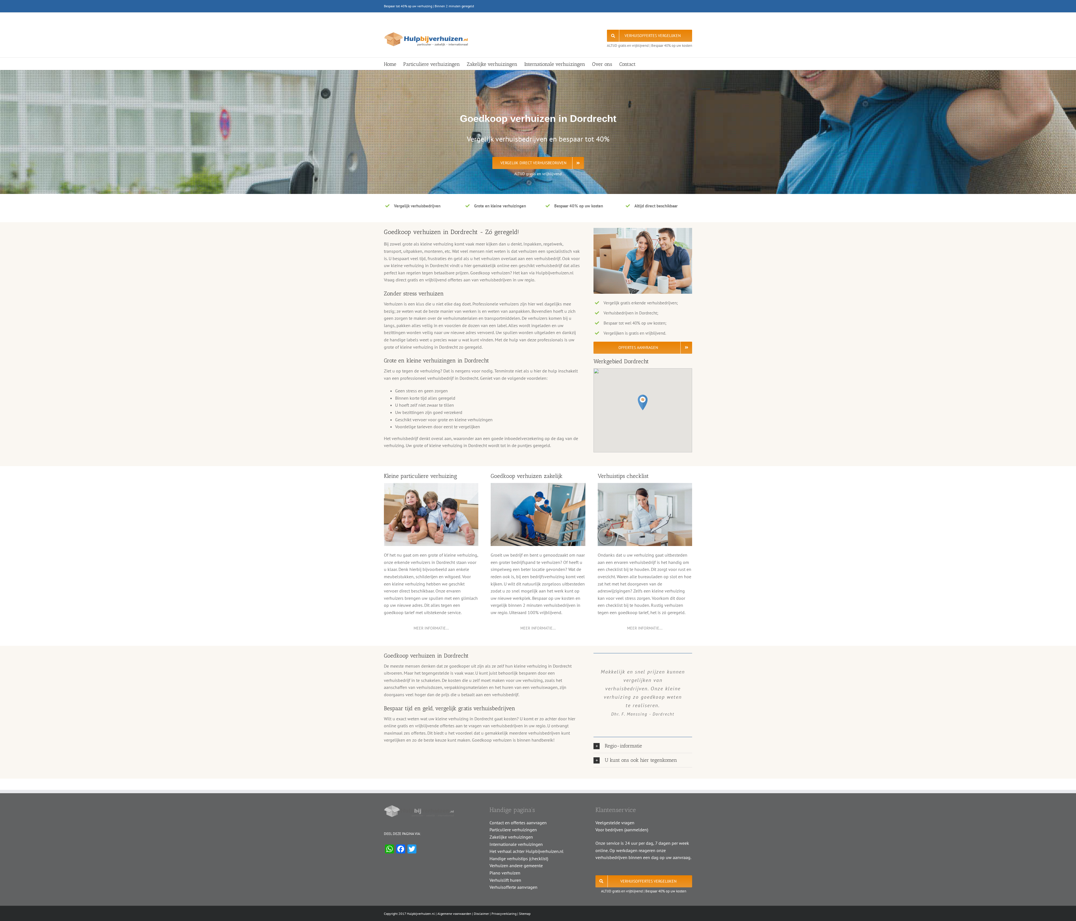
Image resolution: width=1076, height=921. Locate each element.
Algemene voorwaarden (454, 913)
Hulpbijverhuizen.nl (421, 913)
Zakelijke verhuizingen (511, 837)
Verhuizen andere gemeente (516, 865)
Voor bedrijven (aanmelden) (621, 829)
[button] (643, 402)
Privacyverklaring (503, 913)
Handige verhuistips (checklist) (519, 858)
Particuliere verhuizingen (513, 829)
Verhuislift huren (505, 880)
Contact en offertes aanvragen (518, 822)
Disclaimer (481, 913)
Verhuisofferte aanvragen (513, 887)
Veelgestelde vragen (614, 822)
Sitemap (524, 913)
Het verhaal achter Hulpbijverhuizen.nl (526, 851)
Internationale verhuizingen (516, 844)
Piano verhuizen (505, 873)
